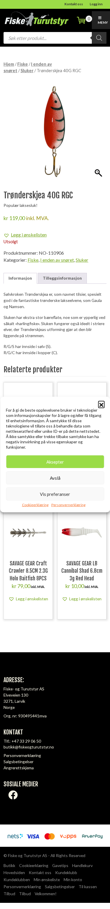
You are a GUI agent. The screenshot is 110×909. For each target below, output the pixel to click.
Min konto (73, 879)
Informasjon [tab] (20, 278)
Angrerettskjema (19, 767)
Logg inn (96, 4)
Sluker (27, 70)
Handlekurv (82, 865)
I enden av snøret (57, 260)
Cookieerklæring (35, 505)
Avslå (55, 478)
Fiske (22, 64)
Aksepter (55, 461)
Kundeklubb (66, 872)
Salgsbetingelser (18, 761)
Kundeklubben (17, 879)
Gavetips (60, 865)
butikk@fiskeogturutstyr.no (29, 746)
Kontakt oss (74, 4)
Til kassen (88, 886)
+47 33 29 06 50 (26, 741)
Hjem (9, 64)
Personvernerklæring (68, 505)
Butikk (9, 865)
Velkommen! (46, 893)
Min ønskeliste (47, 879)
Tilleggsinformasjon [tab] (62, 278)
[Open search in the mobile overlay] (55, 38)
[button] (101, 404)
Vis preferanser (55, 494)
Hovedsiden (14, 872)
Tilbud (9, 893)
